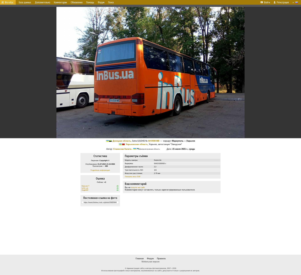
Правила (161, 258)
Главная (140, 258)
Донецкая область (122, 141)
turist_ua (85, 188)
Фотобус (9, 2)
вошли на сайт (138, 187)
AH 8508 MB (153, 141)
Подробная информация (100, 170)
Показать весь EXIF (133, 177)
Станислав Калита (122, 149)
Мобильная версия (150, 261)
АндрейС (85, 190)
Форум (150, 258)
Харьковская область (137, 144)
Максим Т (85, 186)
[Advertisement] (150, 230)
